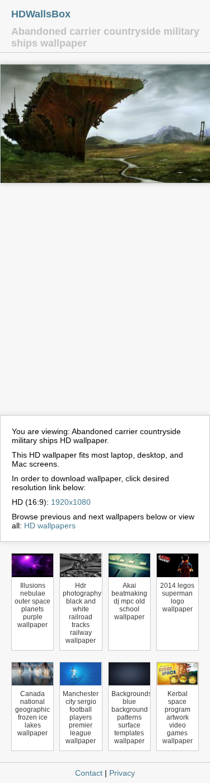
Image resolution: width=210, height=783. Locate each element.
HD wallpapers (50, 525)
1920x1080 (71, 502)
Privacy (122, 772)
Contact (88, 772)
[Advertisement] (105, 304)
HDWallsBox (41, 14)
